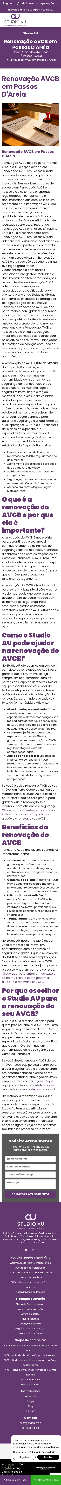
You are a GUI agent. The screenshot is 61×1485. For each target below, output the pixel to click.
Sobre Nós (30, 1396)
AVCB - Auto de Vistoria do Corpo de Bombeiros (31, 1355)
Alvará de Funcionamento (30, 1304)
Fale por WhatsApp (47, 1480)
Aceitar (48, 1457)
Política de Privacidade (42, 1452)
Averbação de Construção (30, 1267)
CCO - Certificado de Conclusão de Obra (30, 1272)
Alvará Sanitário (30, 1318)
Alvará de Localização (30, 1309)
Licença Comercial (30, 1323)
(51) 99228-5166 (31, 1423)
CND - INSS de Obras (30, 1277)
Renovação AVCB (30, 1379)
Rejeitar (24, 1457)
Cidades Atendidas (36, 52)
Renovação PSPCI (30, 1384)
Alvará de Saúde (30, 1314)
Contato (30, 1411)
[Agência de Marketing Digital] (45, 1468)
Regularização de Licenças (30, 1328)
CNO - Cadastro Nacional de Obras (30, 1282)
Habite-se (30, 1287)
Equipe (30, 1401)
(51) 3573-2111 (31, 1428)
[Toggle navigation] (56, 20)
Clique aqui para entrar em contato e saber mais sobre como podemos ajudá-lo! (28, 1085)
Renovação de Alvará (31, 1333)
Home (16, 52)
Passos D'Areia (32, 56)
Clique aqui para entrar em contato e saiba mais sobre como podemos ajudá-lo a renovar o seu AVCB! (28, 814)
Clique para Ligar (16, 1480)
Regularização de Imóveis (30, 1292)
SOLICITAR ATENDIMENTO (30, 1194)
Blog (30, 1406)
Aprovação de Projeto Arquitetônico (30, 1263)
